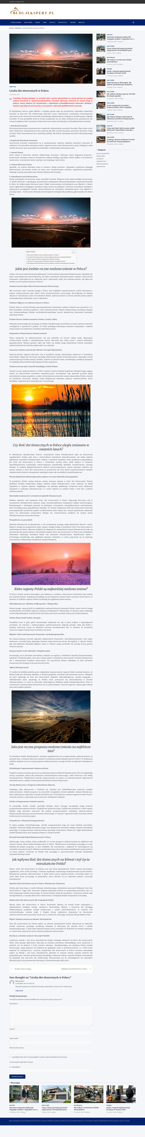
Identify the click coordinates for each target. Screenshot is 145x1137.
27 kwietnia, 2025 (112, 144)
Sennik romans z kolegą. (22, 969)
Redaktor (120, 64)
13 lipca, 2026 (111, 53)
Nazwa (12, 1029)
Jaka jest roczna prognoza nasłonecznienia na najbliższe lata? (46, 261)
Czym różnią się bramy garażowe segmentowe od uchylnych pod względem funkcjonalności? (120, 50)
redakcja (120, 41)
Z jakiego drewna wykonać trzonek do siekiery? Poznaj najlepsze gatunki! (121, 141)
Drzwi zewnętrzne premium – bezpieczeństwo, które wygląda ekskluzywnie (119, 107)
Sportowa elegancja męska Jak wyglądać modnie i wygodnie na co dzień (121, 39)
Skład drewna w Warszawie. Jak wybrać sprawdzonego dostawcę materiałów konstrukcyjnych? (119, 84)
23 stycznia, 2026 (112, 98)
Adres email (14, 1038)
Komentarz (13, 1003)
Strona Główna (16, 22)
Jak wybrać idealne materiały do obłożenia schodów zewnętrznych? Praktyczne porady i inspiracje (120, 119)
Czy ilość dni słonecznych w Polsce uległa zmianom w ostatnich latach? (49, 257)
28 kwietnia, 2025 (112, 121)
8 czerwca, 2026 (111, 64)
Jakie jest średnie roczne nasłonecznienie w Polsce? (43, 255)
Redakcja (82, 22)
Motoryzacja (62, 22)
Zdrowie (73, 22)
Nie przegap (15, 1083)
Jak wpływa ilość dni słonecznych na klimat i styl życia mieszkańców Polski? (51, 263)
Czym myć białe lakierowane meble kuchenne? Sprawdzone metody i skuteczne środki (121, 130)
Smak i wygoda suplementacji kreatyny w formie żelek (118, 72)
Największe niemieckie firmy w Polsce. (74, 969)
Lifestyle (52, 22)
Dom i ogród (28, 22)
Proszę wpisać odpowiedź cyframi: (21, 1062)
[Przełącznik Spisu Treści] (72, 252)
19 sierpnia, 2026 (112, 41)
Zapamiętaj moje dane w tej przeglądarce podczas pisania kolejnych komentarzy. (39, 1057)
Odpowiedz (19, 991)
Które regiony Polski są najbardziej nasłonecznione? (43, 259)
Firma (45, 22)
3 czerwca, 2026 (111, 76)
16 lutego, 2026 (111, 87)
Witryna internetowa (16, 1048)
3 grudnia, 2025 (111, 110)
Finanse (37, 22)
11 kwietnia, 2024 (14, 94)
